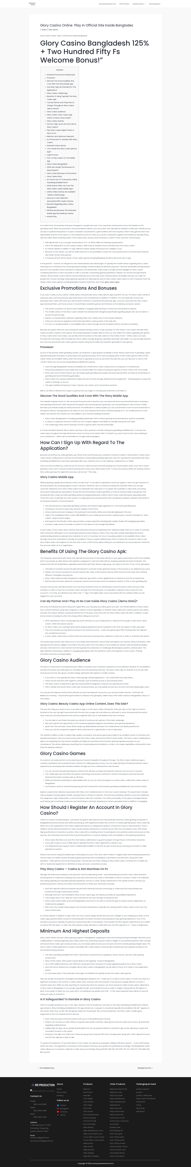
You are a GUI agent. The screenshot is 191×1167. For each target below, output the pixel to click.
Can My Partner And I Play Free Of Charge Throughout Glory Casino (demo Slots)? (60, 105)
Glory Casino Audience (56, 111)
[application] (145, 4)
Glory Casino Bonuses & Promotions (61, 173)
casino (44, 29)
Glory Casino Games (55, 121)
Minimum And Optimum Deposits (60, 136)
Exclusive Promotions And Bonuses (61, 74)
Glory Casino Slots (54, 176)
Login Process (52, 155)
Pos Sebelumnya (46, 1068)
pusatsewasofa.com (107, 4)
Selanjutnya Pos (145, 1068)
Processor (51, 78)
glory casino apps (112, 282)
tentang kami (154, 4)
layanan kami (138, 4)
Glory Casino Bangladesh (57, 164)
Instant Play (52, 216)
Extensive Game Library (56, 145)
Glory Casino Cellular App (57, 93)
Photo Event (124, 4)
